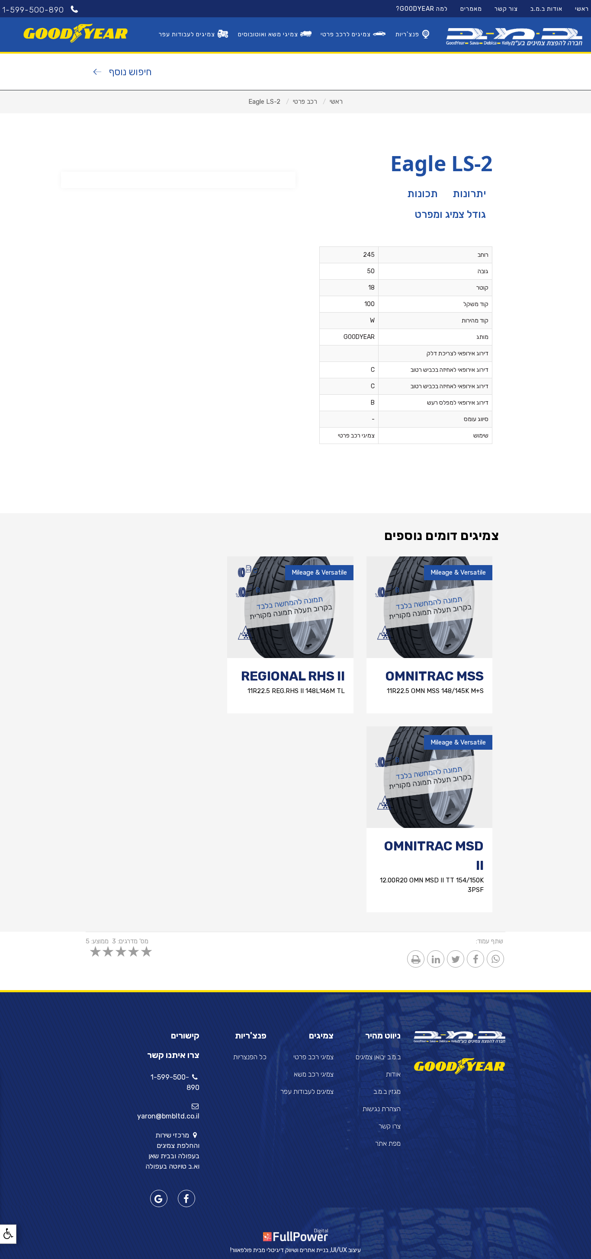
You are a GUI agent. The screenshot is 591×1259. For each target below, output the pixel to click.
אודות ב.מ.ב (546, 9)
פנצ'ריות (407, 34)
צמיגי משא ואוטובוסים (268, 34)
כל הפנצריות (250, 1057)
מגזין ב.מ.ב (387, 1091)
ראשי (582, 9)
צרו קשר (390, 1126)
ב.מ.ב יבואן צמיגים (378, 1057)
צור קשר (506, 9)
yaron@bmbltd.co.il (168, 1116)
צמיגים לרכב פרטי (346, 34)
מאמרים (471, 9)
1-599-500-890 (34, 10)
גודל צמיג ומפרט (450, 214)
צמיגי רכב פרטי (313, 1057)
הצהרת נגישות (382, 1109)
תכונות (422, 194)
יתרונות (469, 194)
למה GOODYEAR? (422, 9)
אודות (393, 1074)
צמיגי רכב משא (314, 1074)
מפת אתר (388, 1143)
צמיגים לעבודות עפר (187, 34)
